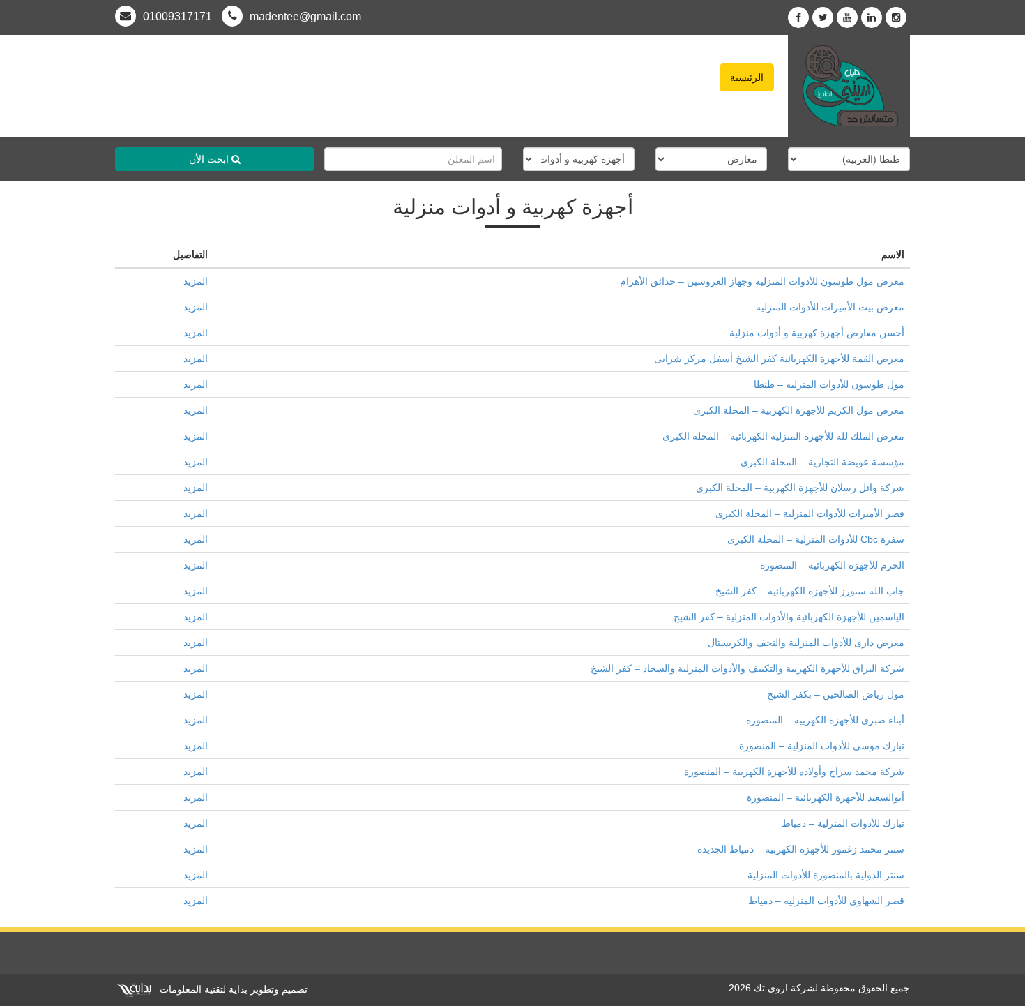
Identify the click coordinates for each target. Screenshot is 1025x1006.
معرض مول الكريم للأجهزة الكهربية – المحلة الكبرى (798, 410)
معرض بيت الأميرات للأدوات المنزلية (830, 307)
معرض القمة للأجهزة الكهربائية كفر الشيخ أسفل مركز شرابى (779, 358)
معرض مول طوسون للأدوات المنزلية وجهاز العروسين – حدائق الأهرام (762, 281)
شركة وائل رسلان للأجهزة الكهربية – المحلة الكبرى (800, 487)
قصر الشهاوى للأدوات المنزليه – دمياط (826, 900)
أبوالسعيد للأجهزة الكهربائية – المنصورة (825, 797)
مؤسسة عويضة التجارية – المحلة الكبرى (822, 461)
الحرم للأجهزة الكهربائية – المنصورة (832, 565)
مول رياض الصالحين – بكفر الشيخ (835, 694)
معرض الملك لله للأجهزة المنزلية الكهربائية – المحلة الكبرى (783, 436)
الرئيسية (747, 77)
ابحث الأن (210, 159)
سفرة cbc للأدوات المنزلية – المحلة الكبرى (815, 539)
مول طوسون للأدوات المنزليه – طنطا (829, 384)
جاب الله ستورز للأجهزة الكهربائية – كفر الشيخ (809, 590)
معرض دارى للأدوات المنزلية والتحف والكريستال (806, 642)
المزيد (195, 281)
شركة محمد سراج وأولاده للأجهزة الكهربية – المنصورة (794, 771)
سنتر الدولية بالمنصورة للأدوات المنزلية (825, 874)
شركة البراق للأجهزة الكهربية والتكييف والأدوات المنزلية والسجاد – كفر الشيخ (747, 668)
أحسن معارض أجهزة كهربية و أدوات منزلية (816, 332)
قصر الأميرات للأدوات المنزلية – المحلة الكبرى (809, 513)
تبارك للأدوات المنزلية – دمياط (843, 823)
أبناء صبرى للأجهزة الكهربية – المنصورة (825, 720)
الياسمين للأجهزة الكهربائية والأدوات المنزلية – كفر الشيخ (789, 616)
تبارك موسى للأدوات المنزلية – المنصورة (821, 745)
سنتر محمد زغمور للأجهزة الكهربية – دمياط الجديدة (800, 849)
